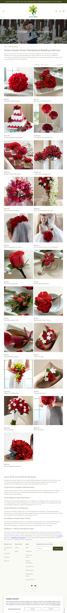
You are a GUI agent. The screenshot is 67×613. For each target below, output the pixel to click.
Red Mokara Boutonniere (41, 283)
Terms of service (30, 579)
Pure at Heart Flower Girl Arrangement (46, 247)
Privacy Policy (56, 604)
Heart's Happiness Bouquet (12, 466)
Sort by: (37, 64)
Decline (51, 609)
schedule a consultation (18, 537)
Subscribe (57, 548)
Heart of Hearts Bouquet (11, 210)
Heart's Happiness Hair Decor (13, 247)
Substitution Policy (29, 575)
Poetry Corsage (38, 356)
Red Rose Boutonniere (11, 283)
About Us (6, 561)
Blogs (16, 551)
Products (6, 557)
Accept (33, 609)
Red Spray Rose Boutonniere (42, 101)
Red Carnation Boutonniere (42, 320)
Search (17, 547)
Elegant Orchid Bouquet (11, 393)
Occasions (7, 553)
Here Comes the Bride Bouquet (43, 210)
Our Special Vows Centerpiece (43, 137)
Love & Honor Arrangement (42, 174)
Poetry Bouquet (9, 429)
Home (5, 46)
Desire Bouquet (38, 429)
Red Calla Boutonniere (11, 356)
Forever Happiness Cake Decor (13, 137)
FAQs (27, 547)
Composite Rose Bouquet (12, 101)
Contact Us (29, 551)
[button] (3, 11)
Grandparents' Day (8, 548)
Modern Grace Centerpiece (12, 174)
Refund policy (29, 570)
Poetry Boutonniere (40, 393)
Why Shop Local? (29, 556)
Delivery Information (29, 562)
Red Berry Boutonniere (11, 320)
